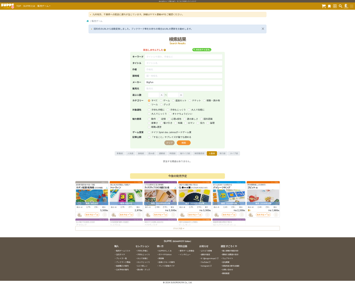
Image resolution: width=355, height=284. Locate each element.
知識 (180, 123)
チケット (196, 100)
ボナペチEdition (165, 255)
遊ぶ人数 (136, 95)
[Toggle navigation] (351, 6)
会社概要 (226, 262)
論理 (212, 123)
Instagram (205, 266)
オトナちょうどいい (182, 113)
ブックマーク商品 (123, 262)
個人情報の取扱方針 (230, 251)
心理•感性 (176, 119)
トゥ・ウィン (115, 188)
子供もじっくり (178, 109)
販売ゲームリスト (123, 251)
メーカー (136, 82)
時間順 (172, 153)
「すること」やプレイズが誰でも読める (171, 137)
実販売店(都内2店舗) (231, 266)
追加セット (181, 100)
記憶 (163, 119)
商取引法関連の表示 (230, 255)
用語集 (161, 258)
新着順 (120, 153)
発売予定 (89, 215)
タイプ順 (234, 153)
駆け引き (167, 123)
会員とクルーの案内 (167, 262)
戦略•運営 (156, 127)
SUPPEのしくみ (165, 251)
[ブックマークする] (105, 215)
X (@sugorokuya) (208, 258)
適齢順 (162, 153)
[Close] (263, 29)
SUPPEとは (29, 6)
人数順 (212, 153)
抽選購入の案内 (122, 266)
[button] (165, 50)
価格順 (141, 153)
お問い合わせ (227, 270)
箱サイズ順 (185, 153)
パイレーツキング (221, 188)
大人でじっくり (159, 113)
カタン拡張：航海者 (85, 188)
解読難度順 (199, 153)
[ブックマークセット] (329, 6)
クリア (169, 142)
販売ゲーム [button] (43, 6)
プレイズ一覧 (121, 258)
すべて (154, 100)
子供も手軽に (158, 109)
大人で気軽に (198, 109)
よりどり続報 (206, 251)
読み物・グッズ (143, 270)
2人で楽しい (142, 266)
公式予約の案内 (122, 270)
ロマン (191, 123)
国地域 (135, 75)
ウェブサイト (227, 258)
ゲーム (166, 100)
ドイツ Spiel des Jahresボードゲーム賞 (171, 132)
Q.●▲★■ (185, 188)
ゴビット (251, 188)
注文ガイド (120, 255)
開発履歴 (226, 273)
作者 (134, 69)
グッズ (166, 104)
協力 (202, 123)
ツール (154, 104)
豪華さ (154, 123)
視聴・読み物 (213, 100)
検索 (184, 142)
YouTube (204, 262)
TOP (18, 6)
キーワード (138, 56)
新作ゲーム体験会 (187, 251)
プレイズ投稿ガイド (167, 266)
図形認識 (208, 119)
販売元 (135, 88)
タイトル (136, 63)
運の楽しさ (192, 119)
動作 (153, 119)
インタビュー (185, 255)
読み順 (151, 153)
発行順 (222, 153)
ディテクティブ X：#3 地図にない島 (157, 188)
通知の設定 (205, 255)
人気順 (130, 153)
